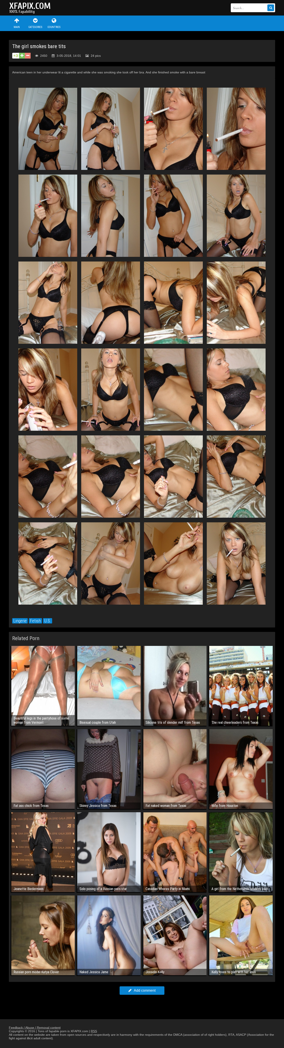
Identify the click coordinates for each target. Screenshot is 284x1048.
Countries (53, 27)
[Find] (270, 7)
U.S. (47, 620)
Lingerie (20, 620)
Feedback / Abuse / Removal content (35, 1027)
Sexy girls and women (31, 8)
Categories (35, 27)
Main (17, 27)
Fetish (35, 620)
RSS (94, 1031)
